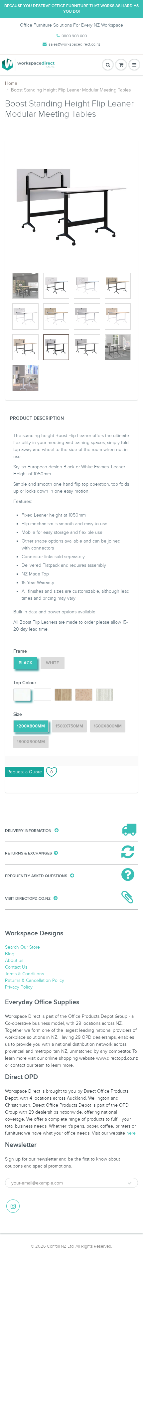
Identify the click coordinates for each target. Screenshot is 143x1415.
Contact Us (16, 967)
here (131, 1133)
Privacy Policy (19, 987)
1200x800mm (31, 726)
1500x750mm (69, 726)
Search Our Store (22, 947)
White (52, 663)
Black (25, 663)
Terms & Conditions (24, 974)
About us (14, 960)
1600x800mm (108, 726)
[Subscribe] (129, 1183)
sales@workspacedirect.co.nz (74, 44)
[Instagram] (13, 1206)
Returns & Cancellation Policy (34, 980)
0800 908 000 (74, 36)
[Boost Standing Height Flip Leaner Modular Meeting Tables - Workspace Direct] (71, 207)
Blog (9, 954)
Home (11, 83)
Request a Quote (24, 772)
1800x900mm (31, 742)
